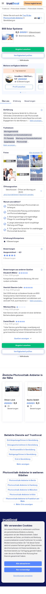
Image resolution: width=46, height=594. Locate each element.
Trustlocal (5, 9)
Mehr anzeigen (23, 464)
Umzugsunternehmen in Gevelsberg (22, 445)
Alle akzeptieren (23, 563)
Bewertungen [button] (30, 101)
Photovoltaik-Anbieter (18, 9)
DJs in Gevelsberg (22, 459)
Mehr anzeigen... (36, 120)
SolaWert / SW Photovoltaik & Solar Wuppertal (23, 76)
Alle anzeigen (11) (36, 152)
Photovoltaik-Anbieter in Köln (23, 494)
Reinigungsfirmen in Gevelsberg (22, 454)
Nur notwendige (23, 570)
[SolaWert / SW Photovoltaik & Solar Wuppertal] (9, 79)
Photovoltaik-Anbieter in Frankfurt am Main (22, 500)
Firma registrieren (33, 3)
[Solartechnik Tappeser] (42, 79)
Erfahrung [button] (17, 101)
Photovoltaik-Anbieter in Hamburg (22, 485)
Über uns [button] (5, 101)
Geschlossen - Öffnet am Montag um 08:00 (21, 190)
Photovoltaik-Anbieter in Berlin (22, 480)
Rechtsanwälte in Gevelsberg (22, 449)
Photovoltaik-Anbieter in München (22, 490)
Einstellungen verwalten (23, 576)
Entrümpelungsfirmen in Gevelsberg (22, 440)
